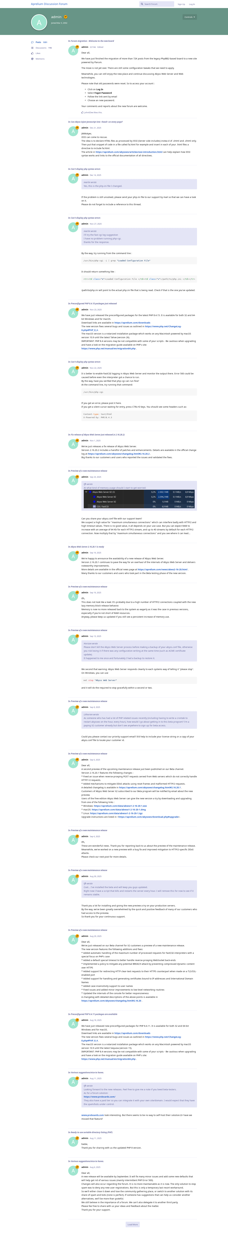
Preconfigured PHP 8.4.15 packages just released (94, 303)
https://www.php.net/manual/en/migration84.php (108, 348)
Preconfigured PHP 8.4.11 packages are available (94, 1014)
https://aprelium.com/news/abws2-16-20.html (162, 569)
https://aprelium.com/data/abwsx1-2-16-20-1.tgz (116, 813)
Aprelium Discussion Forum (49, 4)
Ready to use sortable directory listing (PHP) (91, 1132)
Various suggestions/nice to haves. (87, 1072)
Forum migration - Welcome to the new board (92, 41)
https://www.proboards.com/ (99, 1096)
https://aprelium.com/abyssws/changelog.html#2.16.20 (111, 1000)
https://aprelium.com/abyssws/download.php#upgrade (148, 816)
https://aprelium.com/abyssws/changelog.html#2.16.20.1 (150, 787)
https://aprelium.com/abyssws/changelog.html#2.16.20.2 (119, 453)
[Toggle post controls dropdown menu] (194, 112)
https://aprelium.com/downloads (132, 322)
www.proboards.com (92, 1115)
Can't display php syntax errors (85, 169)
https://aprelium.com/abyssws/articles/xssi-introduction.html (129, 151)
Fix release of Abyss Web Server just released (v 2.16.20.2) (98, 434)
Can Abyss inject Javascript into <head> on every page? (97, 121)
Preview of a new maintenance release (89, 470)
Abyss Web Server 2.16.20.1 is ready (87, 546)
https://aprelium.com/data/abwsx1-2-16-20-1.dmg (119, 809)
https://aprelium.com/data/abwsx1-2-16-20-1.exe (120, 805)
